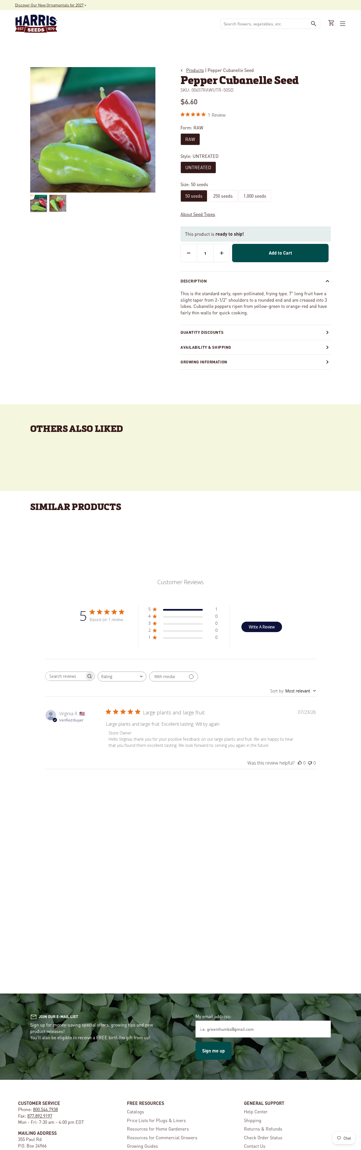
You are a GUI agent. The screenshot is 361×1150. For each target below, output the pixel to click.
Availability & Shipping (205, 347)
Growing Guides (142, 1146)
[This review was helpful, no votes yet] (300, 763)
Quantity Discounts (201, 332)
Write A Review (262, 627)
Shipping (252, 1120)
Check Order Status (263, 1137)
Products (195, 70)
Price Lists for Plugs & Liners (156, 1120)
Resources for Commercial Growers (162, 1137)
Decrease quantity (188, 253)
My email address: (213, 1016)
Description (193, 280)
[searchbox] (64, 676)
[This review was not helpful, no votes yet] (310, 763)
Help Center (256, 1111)
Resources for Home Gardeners (158, 1129)
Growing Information (203, 361)
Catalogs (135, 1111)
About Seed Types (197, 214)
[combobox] (122, 676)
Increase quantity (221, 253)
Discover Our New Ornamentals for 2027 (49, 4)
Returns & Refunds (263, 1129)
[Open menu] (342, 24)
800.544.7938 (45, 1109)
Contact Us (254, 1146)
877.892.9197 (39, 1116)
